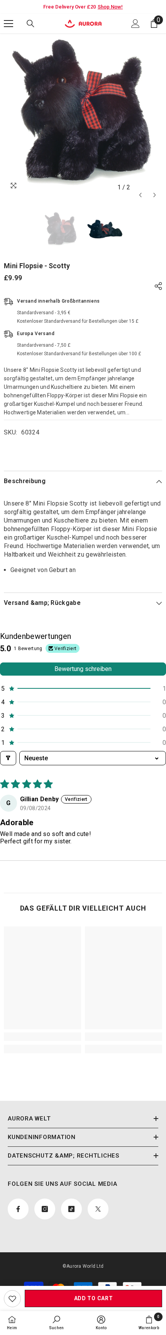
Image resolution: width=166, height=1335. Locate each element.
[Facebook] (55, 706)
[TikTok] (87, 706)
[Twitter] (103, 706)
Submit (79, 682)
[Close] (150, 607)
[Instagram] (71, 706)
